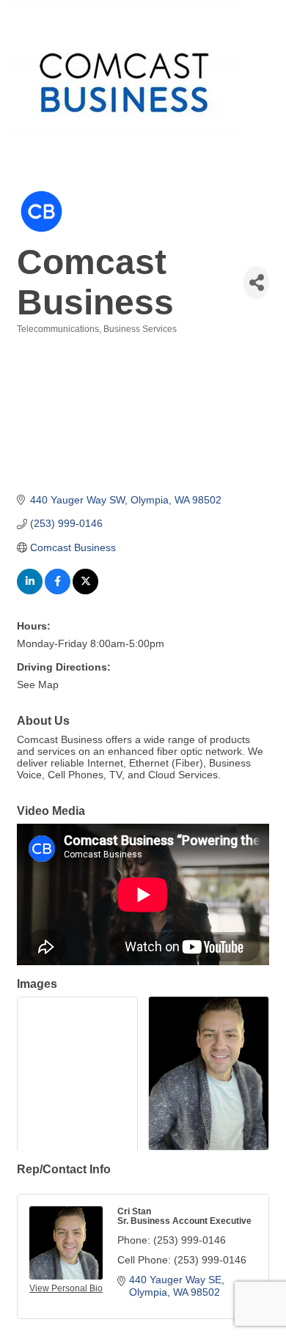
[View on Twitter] (85, 591)
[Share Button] (256, 282)
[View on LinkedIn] (30, 591)
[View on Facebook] (57, 591)
